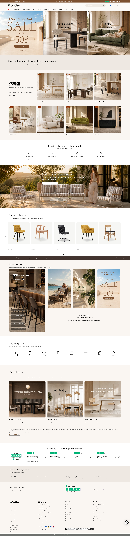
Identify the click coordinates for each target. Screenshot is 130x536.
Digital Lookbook (14, 521)
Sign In (117, 5)
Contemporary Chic (97, 520)
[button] (112, 5)
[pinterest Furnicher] (46, 529)
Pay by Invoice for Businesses (45, 520)
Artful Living (96, 516)
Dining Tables (68, 508)
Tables (68, 102)
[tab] (65, 9)
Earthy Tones (96, 506)
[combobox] (95, 5)
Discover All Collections (98, 504)
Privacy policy (13, 527)
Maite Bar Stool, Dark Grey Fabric (105, 248)
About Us (12, 505)
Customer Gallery (14, 517)
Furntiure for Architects (43, 508)
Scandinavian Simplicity (98, 512)
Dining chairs (16, 357)
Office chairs (58, 357)
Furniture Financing (14, 513)
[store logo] (14, 5)
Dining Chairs (41, 102)
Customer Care (13, 507)
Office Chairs (13, 135)
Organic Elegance (97, 518)
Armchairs (41, 135)
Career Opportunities (15, 519)
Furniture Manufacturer (43, 522)
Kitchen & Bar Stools (100, 102)
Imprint (11, 531)
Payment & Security (14, 529)
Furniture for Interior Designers (45, 506)
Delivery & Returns (14, 511)
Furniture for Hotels (42, 510)
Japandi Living (96, 514)
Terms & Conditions (14, 525)
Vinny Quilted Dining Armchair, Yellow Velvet (16, 248)
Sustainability (41, 518)
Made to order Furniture (43, 514)
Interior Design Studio (43, 516)
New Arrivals (12, 95)
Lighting (113, 357)
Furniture (67, 504)
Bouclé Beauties (96, 510)
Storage (97, 135)
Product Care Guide (15, 515)
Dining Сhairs (68, 506)
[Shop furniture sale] (21, 33)
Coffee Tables (68, 518)
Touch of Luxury (96, 508)
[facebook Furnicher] (39, 529)
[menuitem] (9, 9)
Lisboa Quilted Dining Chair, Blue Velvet (83, 248)
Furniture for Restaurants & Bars (45, 512)
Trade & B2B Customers (43, 504)
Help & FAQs (13, 509)
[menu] (65, 9)
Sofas (67, 135)
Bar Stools (30, 357)
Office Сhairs (68, 512)
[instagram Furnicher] (42, 529)
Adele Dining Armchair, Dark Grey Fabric (61, 248)
